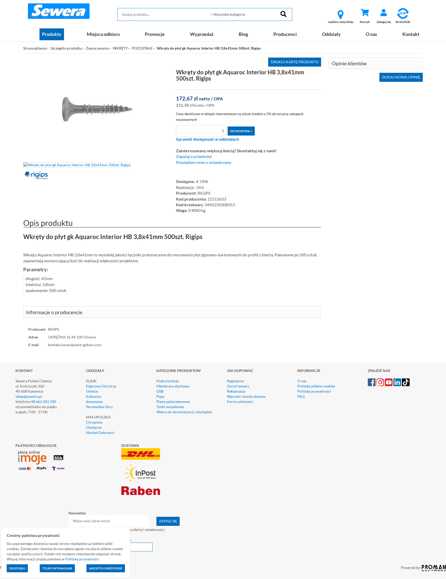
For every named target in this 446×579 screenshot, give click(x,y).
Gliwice (92, 391)
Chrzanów (94, 422)
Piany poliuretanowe (173, 401)
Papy (160, 396)
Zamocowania (97, 48)
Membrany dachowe (172, 386)
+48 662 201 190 (42, 401)
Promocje (155, 34)
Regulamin (235, 381)
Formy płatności (240, 401)
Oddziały (331, 34)
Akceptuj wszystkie (105, 568)
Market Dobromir (100, 432)
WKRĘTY (120, 48)
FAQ (301, 396)
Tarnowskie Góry (99, 406)
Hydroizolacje (167, 381)
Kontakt (410, 34)
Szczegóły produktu (66, 48)
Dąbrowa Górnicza (101, 386)
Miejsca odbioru (103, 34)
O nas (371, 34)
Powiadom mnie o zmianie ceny (203, 162)
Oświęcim (94, 427)
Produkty (51, 34)
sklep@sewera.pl (28, 396)
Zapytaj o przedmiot (194, 156)
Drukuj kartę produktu (294, 62)
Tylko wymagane (57, 568)
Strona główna (34, 48)
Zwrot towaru (238, 386)
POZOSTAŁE (142, 48)
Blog (243, 34)
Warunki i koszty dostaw (246, 396)
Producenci (285, 34)
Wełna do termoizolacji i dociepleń (184, 412)
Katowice (93, 396)
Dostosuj (17, 568)
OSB (159, 391)
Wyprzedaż (201, 34)
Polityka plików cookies (316, 386)
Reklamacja (236, 391)
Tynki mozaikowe (170, 406)
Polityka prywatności (314, 391)
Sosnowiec (94, 401)
